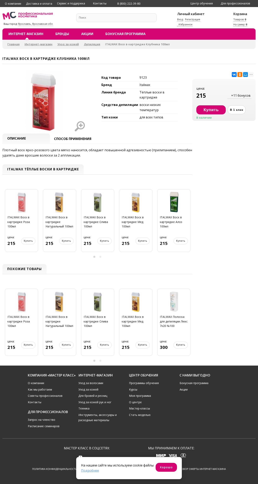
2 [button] (100, 257)
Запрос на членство (41, 420)
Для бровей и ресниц (92, 396)
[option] (21, 223)
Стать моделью (140, 415)
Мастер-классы (139, 408)
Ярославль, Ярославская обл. (35, 24)
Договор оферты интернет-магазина (201, 469)
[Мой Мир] (245, 74)
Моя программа (140, 396)
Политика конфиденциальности (54, 469)
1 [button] (94, 257)
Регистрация (192, 19)
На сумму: (240, 24)
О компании (13, 3)
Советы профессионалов (45, 396)
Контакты (99, 3)
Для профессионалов (235, 3)
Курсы (133, 389)
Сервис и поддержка (71, 3)
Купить (28, 240)
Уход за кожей (68, 44)
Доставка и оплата (39, 3)
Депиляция (92, 44)
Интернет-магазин (25, 34)
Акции (87, 34)
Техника (83, 408)
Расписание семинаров (43, 426)
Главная (13, 44)
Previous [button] (7, 223)
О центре (135, 402)
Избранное (185, 24)
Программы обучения (144, 383)
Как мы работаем (40, 389)
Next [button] (188, 223)
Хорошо (166, 467)
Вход (180, 19)
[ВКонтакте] (234, 74)
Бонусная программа (125, 34)
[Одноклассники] (239, 74)
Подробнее (90, 470)
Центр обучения (201, 3)
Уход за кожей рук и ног (94, 402)
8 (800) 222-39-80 (128, 3)
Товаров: (239, 19)
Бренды (62, 34)
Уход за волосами (90, 383)
